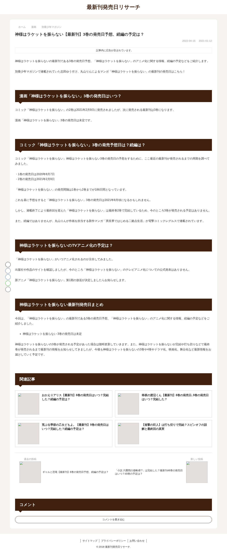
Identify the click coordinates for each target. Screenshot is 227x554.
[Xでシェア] (8, 264)
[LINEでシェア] (8, 283)
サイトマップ (89, 540)
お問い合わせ (137, 540)
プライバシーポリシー (113, 540)
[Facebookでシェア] (8, 270)
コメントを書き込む (113, 519)
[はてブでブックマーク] (8, 277)
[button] (8, 289)
